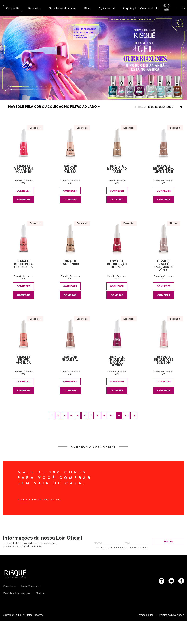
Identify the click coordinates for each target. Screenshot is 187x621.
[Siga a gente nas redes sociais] (161, 583)
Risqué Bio (13, 8)
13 (133, 415)
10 (111, 415)
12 (126, 415)
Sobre (40, 593)
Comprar (23, 199)
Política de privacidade (171, 615)
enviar (168, 541)
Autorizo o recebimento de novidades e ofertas (121, 547)
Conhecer (23, 190)
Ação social (106, 8)
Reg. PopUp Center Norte (141, 8)
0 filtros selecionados (90, 106)
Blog (87, 8)
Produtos (34, 8)
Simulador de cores (62, 8)
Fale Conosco (30, 586)
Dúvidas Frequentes (16, 593)
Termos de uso (145, 615)
